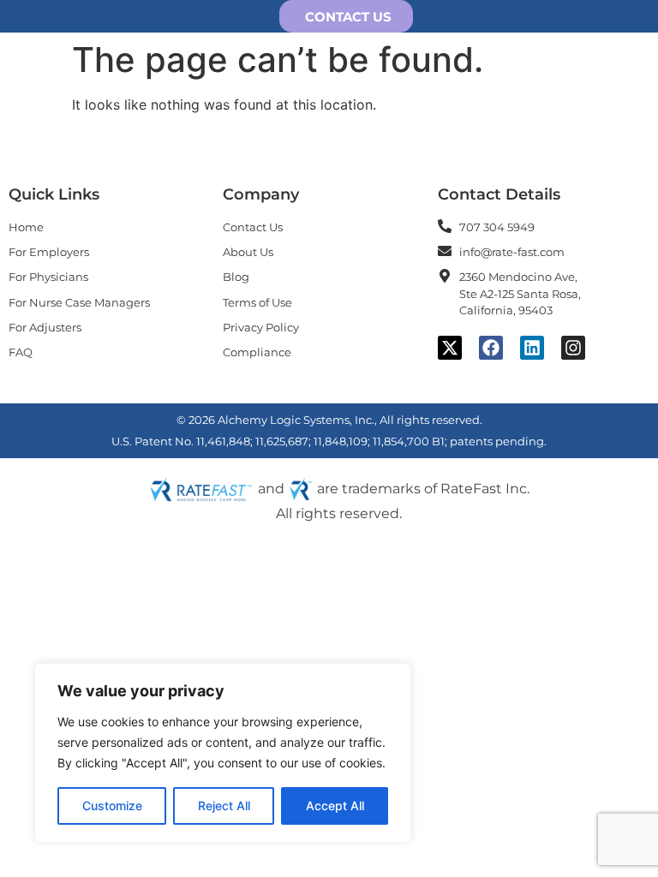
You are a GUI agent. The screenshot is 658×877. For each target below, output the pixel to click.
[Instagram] (573, 348)
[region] (222, 753)
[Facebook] (491, 348)
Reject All (224, 805)
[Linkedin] (532, 348)
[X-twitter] (450, 348)
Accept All (335, 805)
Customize (112, 805)
